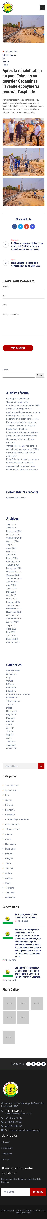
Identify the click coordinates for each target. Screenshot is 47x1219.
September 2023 (14, 578)
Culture (9, 681)
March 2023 (12, 598)
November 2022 (13, 612)
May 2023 (11, 592)
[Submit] (41, 766)
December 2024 (13, 531)
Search (5, 370)
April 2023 (11, 595)
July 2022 (11, 625)
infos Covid (7, 1148)
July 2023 (11, 585)
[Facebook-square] (28, 1064)
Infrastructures (9, 55)
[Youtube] (43, 1064)
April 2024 (11, 554)
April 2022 (11, 635)
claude (6, 62)
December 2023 (13, 568)
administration (13, 670)
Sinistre (9, 731)
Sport (8, 738)
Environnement (13, 697)
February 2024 (13, 561)
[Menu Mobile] (42, 7)
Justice (9, 704)
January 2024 (12, 565)
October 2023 (12, 575)
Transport (10, 745)
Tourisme (10, 741)
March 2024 (12, 558)
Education (11, 691)
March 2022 (12, 639)
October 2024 (12, 534)
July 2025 (11, 524)
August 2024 (12, 541)
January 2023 (12, 605)
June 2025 (11, 527)
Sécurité (10, 728)
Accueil (6, 1142)
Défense (10, 684)
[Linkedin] (32, 226)
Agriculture (11, 674)
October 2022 (12, 615)
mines (9, 708)
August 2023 (12, 581)
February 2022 (13, 642)
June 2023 (11, 588)
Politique (10, 718)
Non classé (11, 711)
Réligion (10, 721)
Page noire (11, 714)
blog (8, 677)
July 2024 (11, 544)
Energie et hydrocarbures (18, 694)
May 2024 (11, 551)
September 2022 (14, 618)
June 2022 (11, 629)
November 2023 (13, 571)
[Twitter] (20, 226)
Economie (11, 687)
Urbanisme (11, 748)
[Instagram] (38, 1064)
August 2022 (12, 622)
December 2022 (13, 608)
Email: (22, 1130)
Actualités (7, 1153)
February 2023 (13, 602)
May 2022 (11, 632)
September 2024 (14, 538)
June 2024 (11, 548)
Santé (9, 724)
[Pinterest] (26, 226)
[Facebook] (14, 226)
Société (9, 735)
